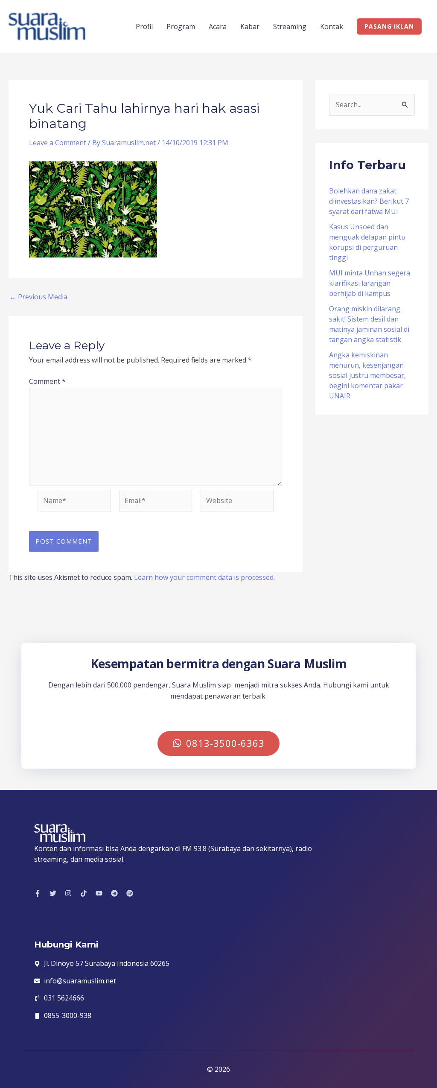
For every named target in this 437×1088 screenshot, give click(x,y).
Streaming (289, 26)
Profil (144, 26)
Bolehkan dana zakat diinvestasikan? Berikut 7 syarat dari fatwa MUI (369, 201)
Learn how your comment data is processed (204, 577)
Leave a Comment (57, 142)
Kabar (249, 26)
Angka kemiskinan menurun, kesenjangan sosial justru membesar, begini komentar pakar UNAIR (367, 375)
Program (180, 26)
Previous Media (38, 296)
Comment (47, 381)
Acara (218, 26)
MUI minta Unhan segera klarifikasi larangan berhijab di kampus (369, 283)
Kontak (331, 26)
